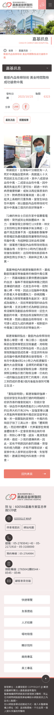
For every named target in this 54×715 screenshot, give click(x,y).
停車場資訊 (13, 527)
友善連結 (27, 611)
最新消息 (10, 119)
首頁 (10, 50)
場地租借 (27, 634)
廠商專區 (27, 657)
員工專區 (27, 668)
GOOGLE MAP (22, 518)
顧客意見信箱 (23, 581)
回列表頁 (26, 474)
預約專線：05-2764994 (20, 553)
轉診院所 (27, 645)
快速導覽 (27, 600)
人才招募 (27, 622)
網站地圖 (29, 527)
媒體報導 (24, 119)
